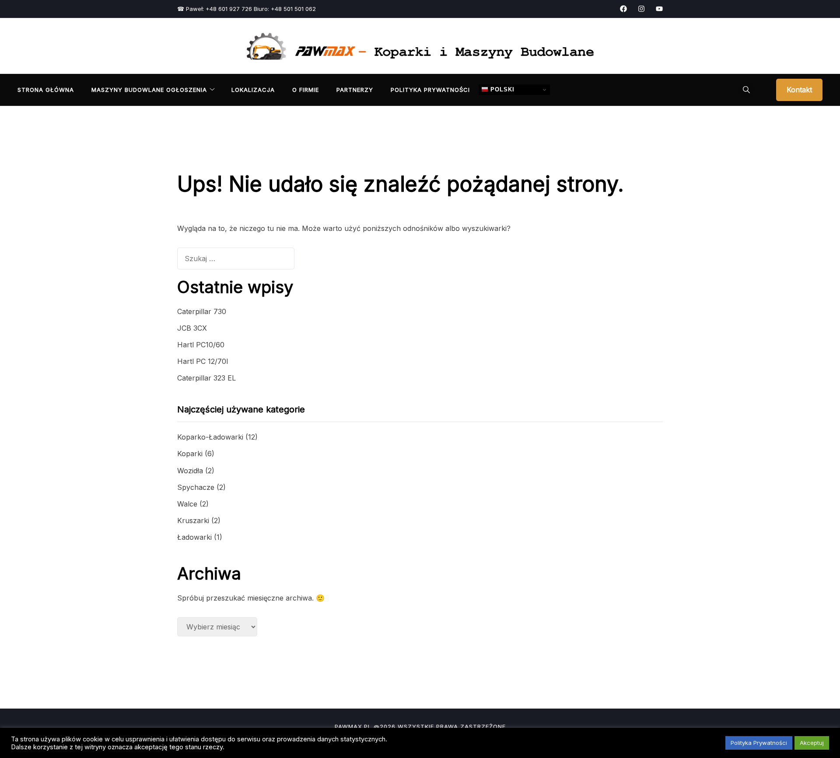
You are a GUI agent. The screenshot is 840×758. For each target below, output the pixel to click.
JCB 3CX (192, 328)
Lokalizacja (253, 89)
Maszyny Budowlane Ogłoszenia (149, 89)
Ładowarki (194, 537)
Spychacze (195, 487)
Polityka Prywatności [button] (759, 742)
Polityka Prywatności (430, 89)
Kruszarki (193, 520)
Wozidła (190, 470)
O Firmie (305, 89)
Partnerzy (354, 89)
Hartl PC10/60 (200, 344)
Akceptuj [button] (812, 742)
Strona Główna (46, 89)
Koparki (190, 453)
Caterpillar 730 (201, 311)
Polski (501, 89)
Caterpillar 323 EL (206, 378)
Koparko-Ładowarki (210, 437)
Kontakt (799, 89)
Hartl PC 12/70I (202, 361)
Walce (187, 504)
